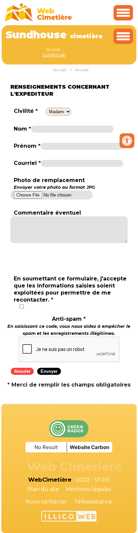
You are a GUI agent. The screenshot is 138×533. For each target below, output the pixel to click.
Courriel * (27, 163)
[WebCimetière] (38, 19)
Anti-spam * (68, 326)
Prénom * (27, 146)
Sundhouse (54, 54)
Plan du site (43, 489)
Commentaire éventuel (47, 213)
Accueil (59, 70)
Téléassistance (93, 501)
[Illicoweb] (69, 517)
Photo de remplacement (54, 183)
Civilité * (26, 111)
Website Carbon (89, 447)
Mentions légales (88, 489)
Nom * (22, 129)
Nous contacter (46, 501)
